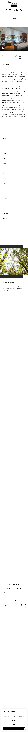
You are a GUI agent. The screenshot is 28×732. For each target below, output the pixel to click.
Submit (14, 600)
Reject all (14, 720)
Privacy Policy (18, 609)
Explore (14, 295)
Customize (14, 724)
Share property (14, 122)
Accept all (14, 728)
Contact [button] (14, 128)
